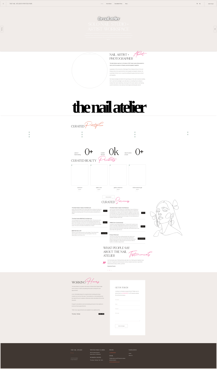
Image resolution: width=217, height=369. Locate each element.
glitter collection (118, 187)
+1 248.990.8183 (112, 352)
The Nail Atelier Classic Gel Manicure (81, 207)
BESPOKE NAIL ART (76, 231)
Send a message (121, 326)
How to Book (108, 3)
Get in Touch (210, 3)
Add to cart (86, 183)
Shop (126, 3)
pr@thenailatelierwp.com (114, 362)
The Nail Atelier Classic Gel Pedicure (119, 207)
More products (108, 197)
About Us (131, 355)
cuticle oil (79, 187)
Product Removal (114, 235)
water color (99, 187)
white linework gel (137, 187)
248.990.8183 (125, 293)
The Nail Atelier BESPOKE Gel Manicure (82, 218)
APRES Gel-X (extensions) (116, 222)
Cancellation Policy (118, 3)
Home (102, 3)
